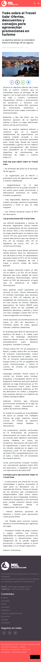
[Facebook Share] (12, 82)
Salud (3, 604)
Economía (5, 616)
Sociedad (5, 601)
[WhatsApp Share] (23, 82)
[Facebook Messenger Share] (28, 82)
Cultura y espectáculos (11, 613)
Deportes (5, 610)
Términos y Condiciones (10, 649)
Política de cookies (19, 652)
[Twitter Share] (17, 82)
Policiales (5, 607)
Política (4, 597)
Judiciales (5, 622)
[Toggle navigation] (38, 3)
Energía (4, 619)
